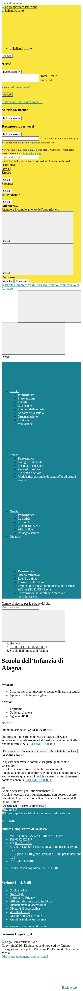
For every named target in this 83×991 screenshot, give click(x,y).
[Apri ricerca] (49, 307)
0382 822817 (23, 839)
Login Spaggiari (32, 153)
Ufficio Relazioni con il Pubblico (31, 901)
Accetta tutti (63, 751)
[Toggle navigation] (33, 339)
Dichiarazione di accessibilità (28, 905)
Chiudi (6, 179)
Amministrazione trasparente (28, 919)
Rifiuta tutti (34, 751)
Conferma (21, 281)
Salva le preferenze (33, 805)
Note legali (17, 894)
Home (14, 643)
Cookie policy (19, 890)
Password (46, 80)
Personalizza (10, 751)
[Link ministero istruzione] (19, 7)
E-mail (44, 138)
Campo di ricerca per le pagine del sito (26, 603)
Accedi (7, 55)
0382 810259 (23, 843)
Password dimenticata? (16, 87)
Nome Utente (48, 76)
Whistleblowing (20, 912)
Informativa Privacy (22, 897)
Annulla (7, 281)
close (6, 356)
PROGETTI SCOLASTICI (27, 647)
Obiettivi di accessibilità (25, 908)
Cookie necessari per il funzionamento (26, 791)
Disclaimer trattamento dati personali (25, 956)
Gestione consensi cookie (26, 915)
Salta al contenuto (13, 3)
